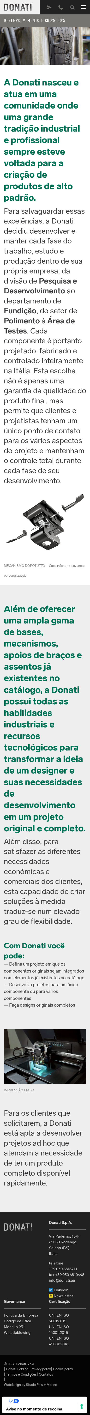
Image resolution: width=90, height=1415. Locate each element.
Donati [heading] (18, 7)
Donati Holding (17, 1369)
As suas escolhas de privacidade (49, 1400)
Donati (18, 1227)
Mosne (52, 1385)
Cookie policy (63, 1369)
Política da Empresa (21, 1315)
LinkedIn (60, 1290)
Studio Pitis (34, 1385)
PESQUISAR (72, 7)
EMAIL (49, 7)
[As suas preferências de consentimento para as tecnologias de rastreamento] (81, 1406)
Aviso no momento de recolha (34, 1409)
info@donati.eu (62, 1280)
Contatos (46, 1374)
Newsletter (63, 1296)
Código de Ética (17, 1321)
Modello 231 (14, 1326)
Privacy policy (40, 1369)
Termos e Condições (21, 1374)
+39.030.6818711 (60, 7)
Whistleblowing (17, 1332)
